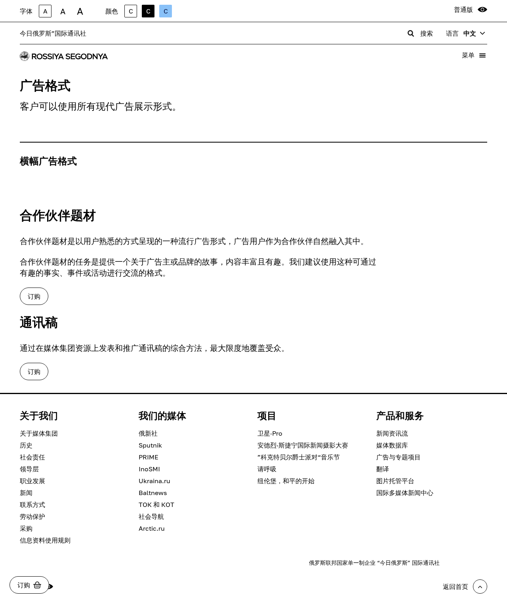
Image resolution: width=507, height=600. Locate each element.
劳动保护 (32, 516)
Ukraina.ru (154, 481)
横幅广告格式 (48, 160)
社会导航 (151, 516)
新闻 (26, 493)
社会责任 (32, 457)
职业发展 (32, 481)
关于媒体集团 (39, 433)
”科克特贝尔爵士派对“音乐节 (298, 457)
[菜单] (482, 55)
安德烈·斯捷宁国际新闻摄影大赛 (302, 445)
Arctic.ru (152, 528)
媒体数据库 (392, 445)
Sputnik (150, 445)
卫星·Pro (269, 433)
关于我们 (39, 415)
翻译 (382, 469)
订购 (34, 296)
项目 (266, 415)
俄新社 (148, 433)
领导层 (29, 469)
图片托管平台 (395, 481)
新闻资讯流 (392, 433)
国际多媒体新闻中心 (404, 493)
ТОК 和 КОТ (156, 505)
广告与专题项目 (398, 457)
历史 (26, 445)
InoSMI (149, 469)
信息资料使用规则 (45, 540)
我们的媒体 (162, 415)
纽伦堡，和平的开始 (285, 481)
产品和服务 (400, 415)
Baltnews (153, 493)
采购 (26, 528)
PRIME (148, 457)
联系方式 (32, 505)
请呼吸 (266, 469)
